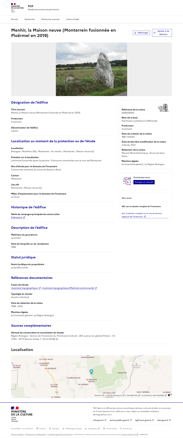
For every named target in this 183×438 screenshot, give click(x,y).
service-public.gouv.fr (119, 420)
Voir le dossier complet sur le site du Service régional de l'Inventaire (142, 215)
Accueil (14, 19)
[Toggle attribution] (169, 395)
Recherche (30, 19)
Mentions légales (17, 434)
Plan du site (127, 428)
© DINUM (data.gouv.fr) (113, 395)
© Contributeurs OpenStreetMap (152, 395)
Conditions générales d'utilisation (60, 434)
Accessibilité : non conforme (22, 428)
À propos (55, 428)
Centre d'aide (72, 19)
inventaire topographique (24, 288)
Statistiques (92, 428)
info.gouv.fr (98, 420)
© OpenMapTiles (131, 395)
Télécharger (142, 32)
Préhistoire (16, 217)
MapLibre (97, 395)
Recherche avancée (50, 19)
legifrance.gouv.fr (143, 420)
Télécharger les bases (74, 428)
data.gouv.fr (162, 420)
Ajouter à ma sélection (163, 33)
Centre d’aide (111, 428)
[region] (91, 376)
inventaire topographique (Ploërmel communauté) (68, 288)
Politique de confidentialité (35, 434)
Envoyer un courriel (144, 182)
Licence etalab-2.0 (129, 434)
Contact (42, 428)
